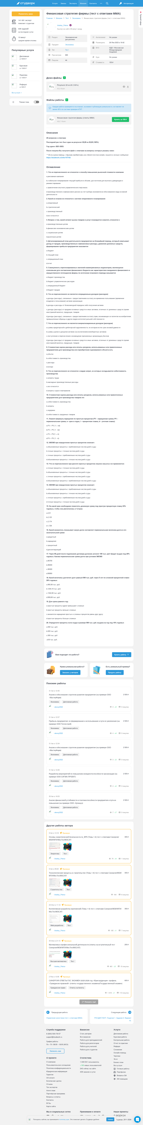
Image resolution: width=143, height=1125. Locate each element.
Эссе (116, 1059)
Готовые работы (122, 1068)
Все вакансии (85, 1037)
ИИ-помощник (122, 1079)
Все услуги (16, 93)
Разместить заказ (26, 14)
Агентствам (50, 1090)
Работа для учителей (88, 1046)
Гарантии (49, 1074)
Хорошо (110, 1119)
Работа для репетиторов (89, 1043)
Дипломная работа (121, 1033)
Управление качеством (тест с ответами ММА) (64, 1018)
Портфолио (121, 1072)
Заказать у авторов (70, 672)
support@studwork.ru (54, 1037)
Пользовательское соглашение (58, 1065)
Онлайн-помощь (120, 1052)
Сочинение (118, 1049)
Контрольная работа (121, 1040)
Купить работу (120, 654)
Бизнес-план (118, 1062)
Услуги (54, 3)
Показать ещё (90, 1002)
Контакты (93, 3)
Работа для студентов (88, 1049)
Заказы (63, 3)
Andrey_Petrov (62, 25)
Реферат (117, 1046)
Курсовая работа (120, 1037)
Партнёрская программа (55, 1093)
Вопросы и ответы (53, 1097)
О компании (50, 1062)
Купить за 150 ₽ (120, 119)
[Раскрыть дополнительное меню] (101, 3)
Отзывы (49, 1084)
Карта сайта (51, 1106)
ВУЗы (48, 1103)
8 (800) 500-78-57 (53, 1033)
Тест (67, 50)
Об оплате (50, 1078)
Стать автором (85, 1033)
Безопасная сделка (53, 1081)
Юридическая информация (56, 1071)
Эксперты (73, 3)
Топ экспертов (51, 1087)
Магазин (83, 3)
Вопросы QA (121, 1075)
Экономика (69, 45)
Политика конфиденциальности (58, 1068)
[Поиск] (107, 3)
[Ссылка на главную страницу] (25, 3)
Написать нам (55, 1051)
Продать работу (114, 672)
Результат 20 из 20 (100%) (68, 85)
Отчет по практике (121, 1043)
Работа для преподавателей (91, 1040)
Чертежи (117, 1056)
